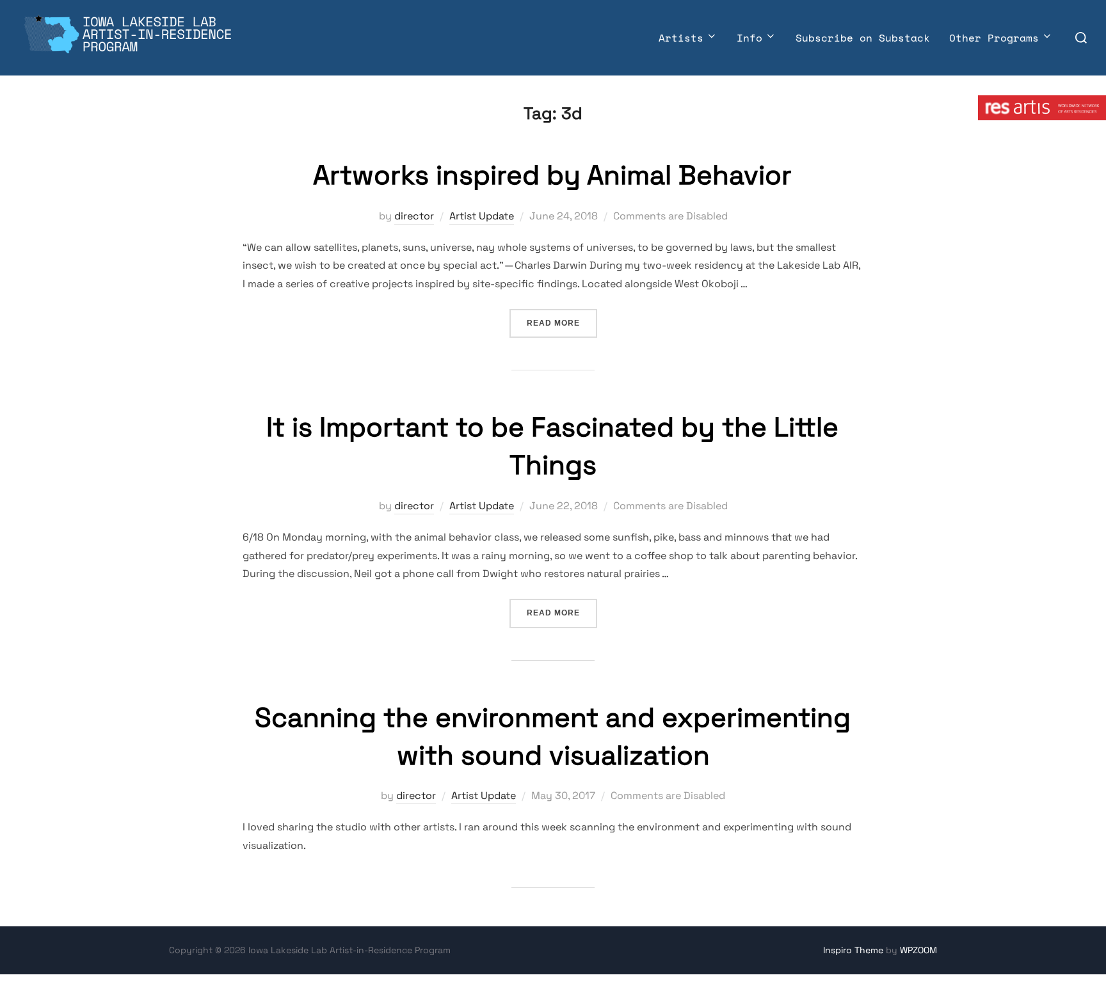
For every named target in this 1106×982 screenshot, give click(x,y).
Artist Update (481, 216)
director (414, 216)
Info (749, 37)
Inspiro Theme (853, 950)
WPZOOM (918, 950)
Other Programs (994, 37)
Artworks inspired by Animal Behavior (552, 175)
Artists (681, 37)
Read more (562, 323)
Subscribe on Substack (863, 37)
